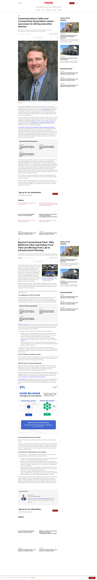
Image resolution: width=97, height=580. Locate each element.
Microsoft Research (22, 381)
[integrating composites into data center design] (69, 50)
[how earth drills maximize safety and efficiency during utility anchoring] (69, 27)
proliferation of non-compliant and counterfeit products (42, 121)
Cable (19, 15)
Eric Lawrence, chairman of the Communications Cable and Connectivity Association (36, 127)
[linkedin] (36, 37)
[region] (48, 578)
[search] (21, 3)
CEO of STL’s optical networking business (42, 502)
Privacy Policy (33, 577)
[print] (57, 37)
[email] (41, 37)
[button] (19, 3)
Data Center (62, 56)
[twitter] (37, 37)
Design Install (63, 257)
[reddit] (39, 37)
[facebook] (34, 37)
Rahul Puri (20, 257)
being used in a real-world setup (47, 278)
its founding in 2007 (46, 109)
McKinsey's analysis (22, 325)
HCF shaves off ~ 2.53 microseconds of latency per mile (33, 379)
